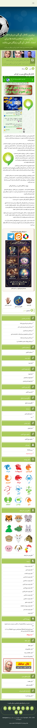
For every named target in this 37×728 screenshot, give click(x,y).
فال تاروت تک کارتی (27, 577)
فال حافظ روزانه (28, 649)
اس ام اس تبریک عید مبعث (26, 337)
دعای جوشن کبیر (28, 413)
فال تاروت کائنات (28, 573)
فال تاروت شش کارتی (27, 591)
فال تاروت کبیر (28, 570)
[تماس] (14, 708)
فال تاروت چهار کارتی (27, 584)
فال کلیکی (30, 428)
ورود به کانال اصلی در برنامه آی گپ (18, 185)
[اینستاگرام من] (18, 708)
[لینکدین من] (16, 712)
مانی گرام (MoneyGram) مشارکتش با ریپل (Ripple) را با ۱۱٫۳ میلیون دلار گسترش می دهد (19, 630)
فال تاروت (30, 613)
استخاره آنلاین (29, 352)
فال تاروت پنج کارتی (27, 588)
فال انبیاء (30, 363)
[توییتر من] (9, 708)
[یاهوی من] (32, 708)
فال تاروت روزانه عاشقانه (26, 606)
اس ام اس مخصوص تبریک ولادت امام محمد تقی (21, 334)
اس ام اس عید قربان (27, 330)
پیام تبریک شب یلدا (28, 656)
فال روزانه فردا (28, 696)
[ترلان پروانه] (18, 54)
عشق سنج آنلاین (28, 439)
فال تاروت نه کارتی (28, 595)
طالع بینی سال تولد (28, 555)
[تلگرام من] (27, 708)
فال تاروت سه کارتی (27, 580)
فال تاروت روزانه (28, 566)
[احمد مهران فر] (29, 54)
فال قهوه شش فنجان (27, 381)
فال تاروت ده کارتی (28, 598)
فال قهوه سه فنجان (28, 377)
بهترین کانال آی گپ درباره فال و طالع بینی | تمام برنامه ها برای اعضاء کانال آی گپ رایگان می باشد (19, 38)
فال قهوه (30, 374)
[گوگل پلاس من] (5, 708)
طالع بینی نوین (29, 685)
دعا (31, 417)
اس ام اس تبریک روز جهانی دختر (25, 327)
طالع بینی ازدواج (28, 403)
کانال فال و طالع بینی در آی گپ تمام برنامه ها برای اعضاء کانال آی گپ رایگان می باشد (18, 62)
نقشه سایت (11, 723)
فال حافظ (30, 645)
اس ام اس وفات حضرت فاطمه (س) (24, 341)
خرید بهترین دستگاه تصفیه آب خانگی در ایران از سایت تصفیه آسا (19, 625)
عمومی (24, 310)
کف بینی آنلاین (29, 392)
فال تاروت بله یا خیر (27, 609)
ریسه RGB (29, 450)
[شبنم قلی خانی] (7, 54)
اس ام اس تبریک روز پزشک (26, 323)
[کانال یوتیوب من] (20, 712)
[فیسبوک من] (23, 708)
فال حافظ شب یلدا (28, 652)
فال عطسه (30, 681)
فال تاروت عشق (28, 602)
